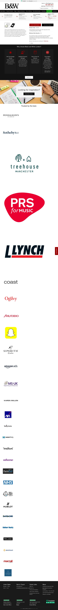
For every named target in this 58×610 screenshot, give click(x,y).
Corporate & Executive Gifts (48, 586)
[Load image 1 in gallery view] (7, 25)
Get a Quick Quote (35, 25)
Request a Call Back (47, 594)
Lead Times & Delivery (34, 591)
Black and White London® (27, 608)
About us (31, 586)
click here (50, 18)
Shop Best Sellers (29, 93)
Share (32, 43)
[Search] (46, 8)
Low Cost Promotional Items (48, 592)
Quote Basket (56, 251)
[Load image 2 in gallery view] (12, 25)
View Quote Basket (48, 25)
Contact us (32, 588)
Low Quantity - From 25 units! (48, 590)
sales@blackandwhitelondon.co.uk (23, 588)
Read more (29, 77)
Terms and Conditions (34, 589)
